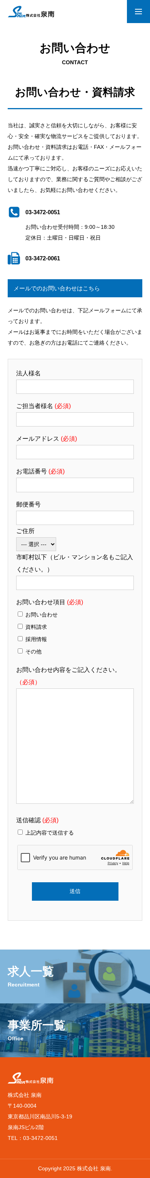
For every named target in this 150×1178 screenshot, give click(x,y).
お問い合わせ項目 (49, 602)
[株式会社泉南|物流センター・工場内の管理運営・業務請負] (31, 11)
